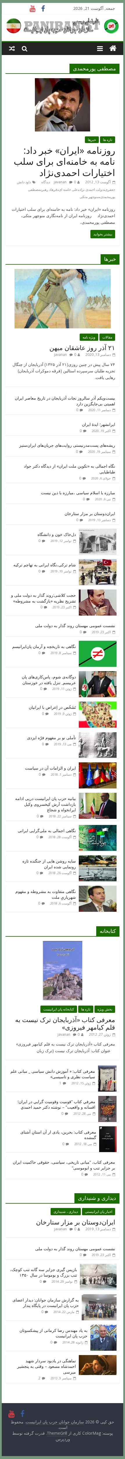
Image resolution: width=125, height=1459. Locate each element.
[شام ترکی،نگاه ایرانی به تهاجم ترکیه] (98, 562)
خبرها (92, 139)
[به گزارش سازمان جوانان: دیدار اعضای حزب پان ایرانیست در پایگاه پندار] (99, 1297)
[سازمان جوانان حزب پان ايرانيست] (112, 48)
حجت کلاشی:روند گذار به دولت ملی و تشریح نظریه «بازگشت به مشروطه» (43, 598)
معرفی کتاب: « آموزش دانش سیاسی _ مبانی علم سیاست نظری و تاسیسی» (52, 1074)
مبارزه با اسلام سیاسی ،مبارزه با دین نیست (78, 492)
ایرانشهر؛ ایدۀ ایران (98, 424)
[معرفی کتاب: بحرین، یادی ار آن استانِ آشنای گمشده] (108, 1129)
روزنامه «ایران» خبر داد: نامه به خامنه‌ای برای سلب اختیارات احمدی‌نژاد (64, 161)
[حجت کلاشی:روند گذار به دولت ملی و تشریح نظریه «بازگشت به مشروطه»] (98, 592)
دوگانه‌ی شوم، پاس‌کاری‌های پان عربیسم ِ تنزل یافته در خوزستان (49, 679)
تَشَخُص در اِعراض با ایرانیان (52, 707)
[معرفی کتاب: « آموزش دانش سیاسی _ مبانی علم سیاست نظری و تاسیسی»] (107, 1068)
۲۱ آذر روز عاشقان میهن (82, 347)
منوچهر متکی (89, 196)
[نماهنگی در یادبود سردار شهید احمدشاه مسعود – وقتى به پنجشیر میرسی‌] (98, 1358)
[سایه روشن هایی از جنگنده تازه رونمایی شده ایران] (98, 858)
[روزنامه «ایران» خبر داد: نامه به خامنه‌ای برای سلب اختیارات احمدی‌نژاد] (62, 81)
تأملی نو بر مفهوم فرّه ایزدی (51, 737)
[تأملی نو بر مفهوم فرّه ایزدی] (98, 735)
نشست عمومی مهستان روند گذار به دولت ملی (75, 625)
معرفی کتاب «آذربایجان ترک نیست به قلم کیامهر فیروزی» (65, 1023)
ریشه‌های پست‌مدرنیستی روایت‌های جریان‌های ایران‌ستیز (67, 445)
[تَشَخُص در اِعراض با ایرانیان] (98, 704)
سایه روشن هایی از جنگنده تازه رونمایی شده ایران (49, 863)
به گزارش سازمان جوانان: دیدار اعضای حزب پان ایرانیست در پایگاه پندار (45, 1302)
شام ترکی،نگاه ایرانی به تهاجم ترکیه (44, 565)
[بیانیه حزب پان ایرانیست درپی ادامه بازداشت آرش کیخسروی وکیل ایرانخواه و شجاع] (98, 796)
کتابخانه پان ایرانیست (58, 1009)
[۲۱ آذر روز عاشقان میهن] (63, 272)
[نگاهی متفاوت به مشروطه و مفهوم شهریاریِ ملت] (98, 888)
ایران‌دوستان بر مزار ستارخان (90, 513)
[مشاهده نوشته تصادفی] (12, 48)
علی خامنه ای (68, 189)
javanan (60, 182)
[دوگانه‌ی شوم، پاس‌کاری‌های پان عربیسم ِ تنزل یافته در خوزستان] (98, 674)
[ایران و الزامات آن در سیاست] (98, 765)
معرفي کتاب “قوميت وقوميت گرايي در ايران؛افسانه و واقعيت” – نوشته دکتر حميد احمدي (56, 1104)
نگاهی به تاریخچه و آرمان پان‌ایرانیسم (44, 646)
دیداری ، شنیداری (65, 1211)
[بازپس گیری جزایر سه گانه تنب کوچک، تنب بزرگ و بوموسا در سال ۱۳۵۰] (98, 1267)
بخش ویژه (104, 1009)
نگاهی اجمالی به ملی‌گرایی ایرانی (47, 830)
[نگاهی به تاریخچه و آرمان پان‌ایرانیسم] (98, 644)
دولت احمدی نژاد (91, 189)
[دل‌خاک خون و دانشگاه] (98, 531)
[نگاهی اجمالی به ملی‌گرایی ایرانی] (98, 828)
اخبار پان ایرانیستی (98, 1211)
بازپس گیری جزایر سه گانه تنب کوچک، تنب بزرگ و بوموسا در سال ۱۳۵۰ (43, 1272)
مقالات (107, 337)
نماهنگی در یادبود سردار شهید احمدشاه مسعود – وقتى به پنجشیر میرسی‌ (46, 1366)
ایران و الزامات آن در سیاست (50, 768)
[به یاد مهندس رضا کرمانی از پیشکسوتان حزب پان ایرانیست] (103, 1327)
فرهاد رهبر (49, 189)
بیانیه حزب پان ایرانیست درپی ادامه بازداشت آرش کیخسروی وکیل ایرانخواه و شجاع (45, 804)
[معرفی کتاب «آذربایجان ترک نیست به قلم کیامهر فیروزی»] (62, 944)
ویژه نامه (89, 337)
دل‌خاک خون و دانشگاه (57, 534)
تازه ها (107, 139)
